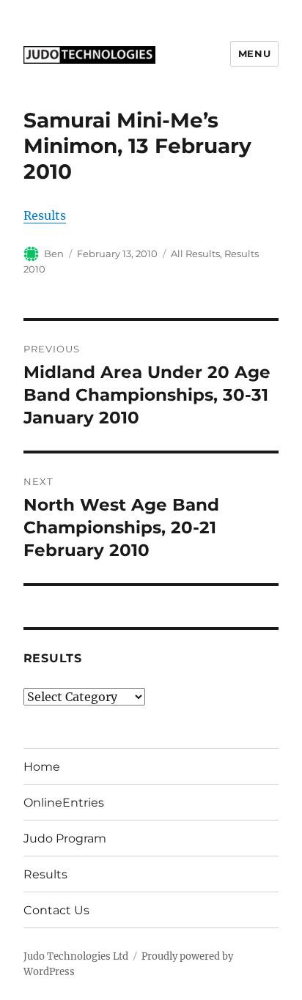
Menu (254, 53)
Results (44, 215)
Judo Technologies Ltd (75, 956)
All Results (195, 253)
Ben (54, 253)
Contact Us (56, 910)
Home (41, 767)
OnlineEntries (63, 803)
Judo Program (64, 838)
